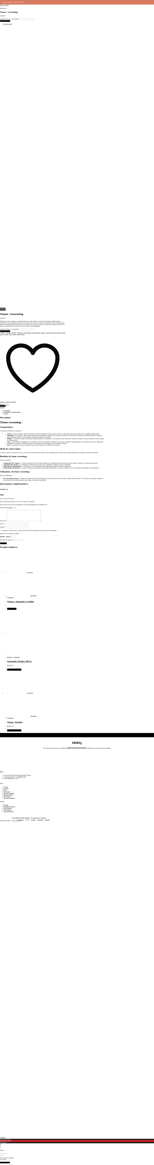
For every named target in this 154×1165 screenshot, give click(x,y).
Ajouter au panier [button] (14, 670)
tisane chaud (49, 333)
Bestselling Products (9, 806)
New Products (8, 808)
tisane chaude (57, 333)
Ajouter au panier (5, 21)
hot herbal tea (27, 333)
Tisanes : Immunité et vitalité (20, 601)
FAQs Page (7, 791)
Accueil (6, 787)
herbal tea (20, 333)
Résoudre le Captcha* (6, 540)
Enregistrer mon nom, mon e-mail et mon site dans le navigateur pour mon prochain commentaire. (29, 530)
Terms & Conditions (9, 798)
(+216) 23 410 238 (9, 777)
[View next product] (12, 24)
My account (7, 796)
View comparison (5, 1162)
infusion (43, 333)
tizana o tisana (21, 334)
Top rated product (9, 811)
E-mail (2, 527)
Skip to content (4, 5)
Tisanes (9, 333)
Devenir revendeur (9, 793)
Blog (5, 790)
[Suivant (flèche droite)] (2, 1155)
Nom (2, 524)
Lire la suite (11, 609)
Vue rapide (29, 572)
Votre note (3, 507)
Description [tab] (7, 410)
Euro (4, 1142)
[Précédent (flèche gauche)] (0, 1155)
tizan (10, 334)
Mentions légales (8, 795)
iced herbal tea (36, 333)
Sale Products (7, 810)
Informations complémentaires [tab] (12, 412)
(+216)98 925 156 (21, 777)
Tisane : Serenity (15, 722)
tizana (14, 334)
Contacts (6, 788)
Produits (6, 805)
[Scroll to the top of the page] (0, 1164)
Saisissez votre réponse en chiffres (9, 533)
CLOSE (3, 1138)
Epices (10, 657)
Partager (2, 407)
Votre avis (3, 520)
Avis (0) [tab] (6, 414)
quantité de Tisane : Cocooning (8, 19)
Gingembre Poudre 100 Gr (19, 661)
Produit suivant (8, 24)
